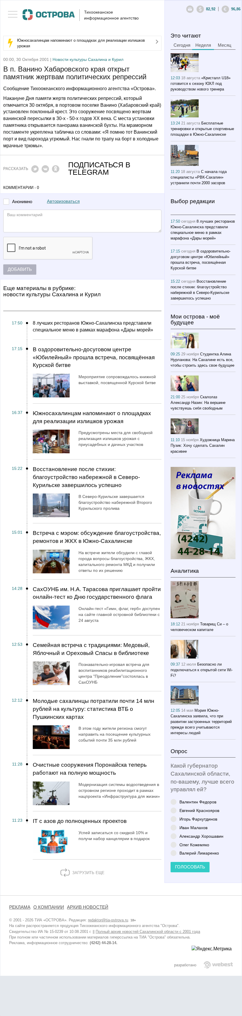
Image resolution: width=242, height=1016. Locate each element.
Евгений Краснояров (199, 810)
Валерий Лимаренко (199, 853)
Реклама (19, 907)
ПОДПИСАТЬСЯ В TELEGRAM (99, 168)
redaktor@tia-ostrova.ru (108, 920)
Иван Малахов (193, 827)
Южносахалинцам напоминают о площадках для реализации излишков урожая (92, 417)
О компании (48, 907)
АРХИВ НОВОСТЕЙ (87, 907)
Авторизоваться (63, 201)
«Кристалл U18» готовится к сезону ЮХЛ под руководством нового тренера (200, 83)
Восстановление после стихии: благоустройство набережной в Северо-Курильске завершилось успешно (86, 477)
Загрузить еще (87, 873)
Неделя (203, 45)
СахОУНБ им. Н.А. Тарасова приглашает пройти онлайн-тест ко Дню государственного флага (97, 593)
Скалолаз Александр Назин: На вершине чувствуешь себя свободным (198, 402)
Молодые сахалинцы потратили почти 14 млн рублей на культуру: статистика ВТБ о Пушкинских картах (93, 709)
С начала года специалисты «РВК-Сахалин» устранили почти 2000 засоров (199, 177)
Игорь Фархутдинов (198, 819)
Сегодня (182, 45)
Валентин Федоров (197, 802)
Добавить (20, 269)
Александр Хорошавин (201, 836)
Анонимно (22, 202)
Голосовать (190, 867)
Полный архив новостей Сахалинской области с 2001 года (148, 931)
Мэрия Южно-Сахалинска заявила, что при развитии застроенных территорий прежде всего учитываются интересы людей (201, 721)
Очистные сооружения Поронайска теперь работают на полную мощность (90, 769)
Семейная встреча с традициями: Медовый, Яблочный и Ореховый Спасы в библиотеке (91, 649)
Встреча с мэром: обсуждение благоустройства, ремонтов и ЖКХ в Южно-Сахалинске (97, 537)
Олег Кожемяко (194, 844)
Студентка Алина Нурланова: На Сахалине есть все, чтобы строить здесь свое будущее (202, 360)
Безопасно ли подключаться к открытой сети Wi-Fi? (202, 670)
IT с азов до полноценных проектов (80, 821)
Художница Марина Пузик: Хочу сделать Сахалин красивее (203, 445)
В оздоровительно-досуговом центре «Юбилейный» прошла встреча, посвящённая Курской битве (94, 357)
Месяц (224, 45)
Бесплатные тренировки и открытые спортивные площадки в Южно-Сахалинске (202, 129)
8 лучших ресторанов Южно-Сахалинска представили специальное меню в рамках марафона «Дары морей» (93, 326)
